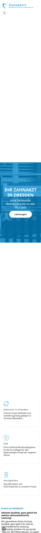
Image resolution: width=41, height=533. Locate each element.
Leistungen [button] (20, 214)
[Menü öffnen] (4, 13)
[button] (4, 529)
